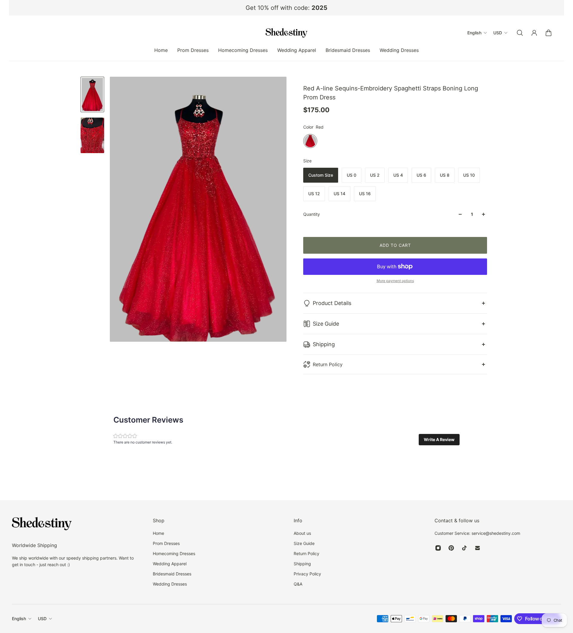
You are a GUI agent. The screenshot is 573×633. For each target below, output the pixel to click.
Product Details (332, 303)
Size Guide (326, 324)
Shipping (324, 344)
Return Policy (328, 364)
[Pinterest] (451, 548)
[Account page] (534, 32)
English (19, 618)
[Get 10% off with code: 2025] (286, 7)
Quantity (311, 214)
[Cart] (548, 32)
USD (42, 618)
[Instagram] (438, 548)
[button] (439, 439)
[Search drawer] (520, 32)
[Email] (477, 548)
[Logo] (286, 33)
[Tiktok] (464, 548)
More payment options (395, 280)
